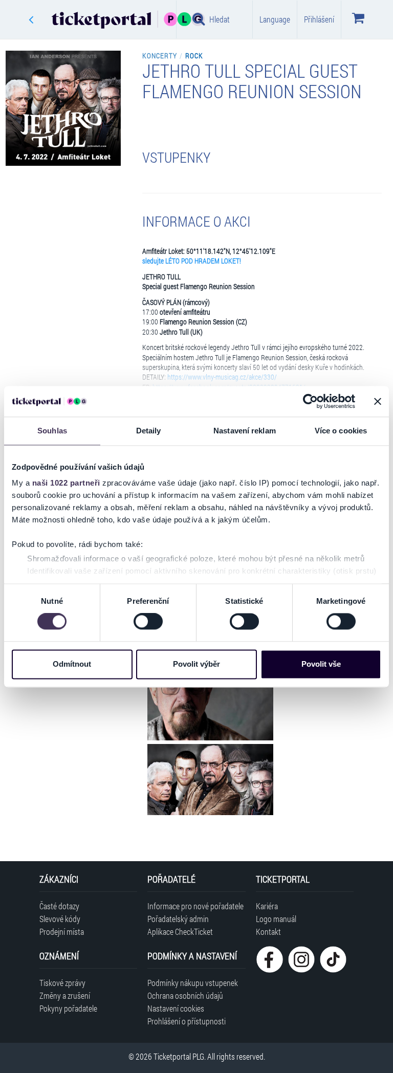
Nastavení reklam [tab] (244, 430)
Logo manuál (276, 918)
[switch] (148, 622)
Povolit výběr (196, 664)
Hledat (219, 19)
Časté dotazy (59, 906)
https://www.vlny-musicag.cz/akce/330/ (222, 377)
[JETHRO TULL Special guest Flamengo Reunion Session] (210, 704)
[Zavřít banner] (377, 401)
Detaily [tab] (148, 430)
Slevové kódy (59, 918)
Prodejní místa (61, 931)
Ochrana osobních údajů (185, 995)
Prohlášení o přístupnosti (186, 1021)
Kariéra (267, 906)
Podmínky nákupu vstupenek (192, 982)
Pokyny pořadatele (68, 1008)
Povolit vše (321, 664)
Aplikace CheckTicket (180, 931)
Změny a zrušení (64, 995)
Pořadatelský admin (178, 918)
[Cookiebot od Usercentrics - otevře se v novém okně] (310, 401)
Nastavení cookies (175, 1008)
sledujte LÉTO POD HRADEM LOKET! (191, 261)
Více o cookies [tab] (341, 430)
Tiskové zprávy (62, 982)
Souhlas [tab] (52, 430)
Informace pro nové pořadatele (195, 906)
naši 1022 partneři (66, 482)
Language (274, 19)
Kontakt (268, 931)
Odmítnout (72, 664)
